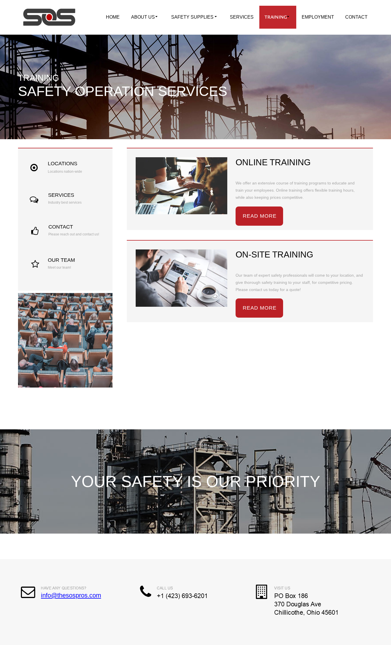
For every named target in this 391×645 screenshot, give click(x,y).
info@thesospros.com (71, 595)
